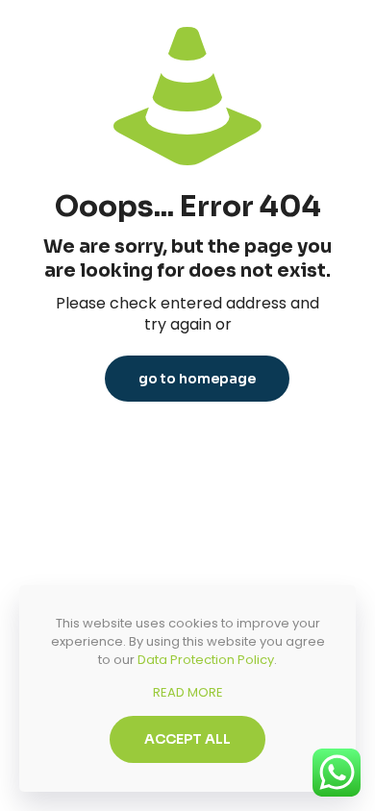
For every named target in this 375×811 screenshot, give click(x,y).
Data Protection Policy (206, 660)
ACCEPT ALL (187, 739)
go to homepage (197, 378)
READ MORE (188, 692)
